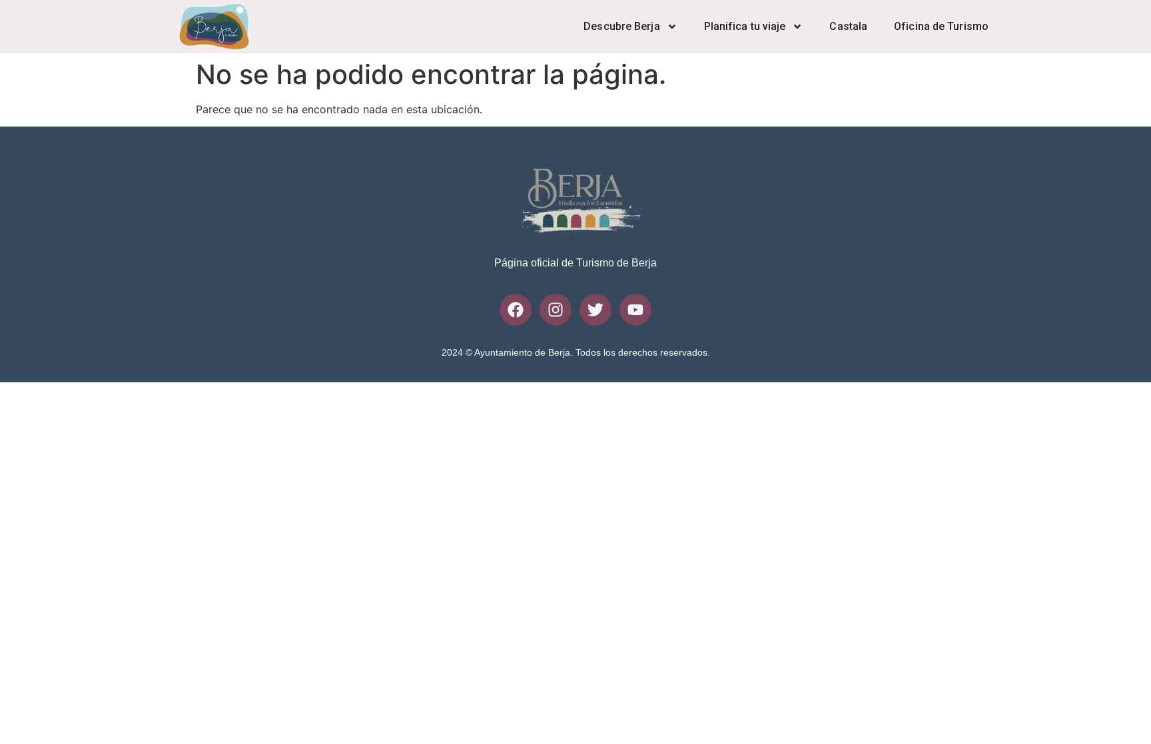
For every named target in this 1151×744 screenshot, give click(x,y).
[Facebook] (516, 310)
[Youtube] (635, 310)
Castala (848, 26)
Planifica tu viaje (745, 26)
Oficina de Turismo (941, 26)
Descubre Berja (621, 26)
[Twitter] (595, 310)
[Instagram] (556, 310)
